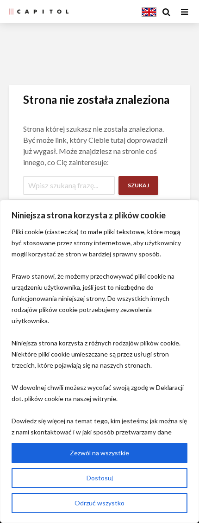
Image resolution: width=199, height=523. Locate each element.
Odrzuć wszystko (99, 503)
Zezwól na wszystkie (99, 453)
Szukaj (138, 185)
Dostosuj (100, 478)
